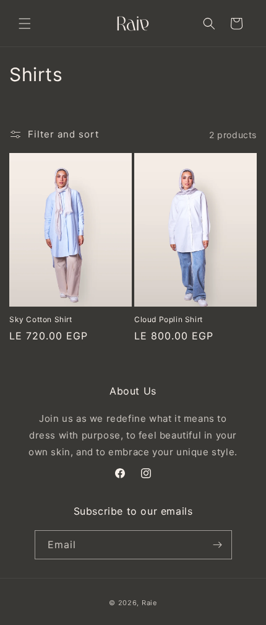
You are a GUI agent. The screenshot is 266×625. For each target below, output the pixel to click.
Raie (149, 602)
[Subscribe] (217, 544)
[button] (24, 23)
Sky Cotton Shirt (40, 319)
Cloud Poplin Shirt (168, 319)
